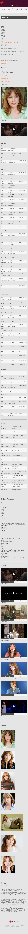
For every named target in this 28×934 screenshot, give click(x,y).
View (8, 740)
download (3, 63)
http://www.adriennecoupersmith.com (9, 42)
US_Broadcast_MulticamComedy (8, 678)
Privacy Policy (19, 926)
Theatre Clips (4, 715)
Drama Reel (3, 602)
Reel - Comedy (4, 583)
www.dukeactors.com (6, 81)
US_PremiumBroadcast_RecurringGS (9, 696)
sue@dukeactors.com (6, 78)
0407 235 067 (4, 75)
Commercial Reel (5, 640)
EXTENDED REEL (5, 621)
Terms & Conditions (10, 926)
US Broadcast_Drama (6, 659)
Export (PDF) (5, 17)
